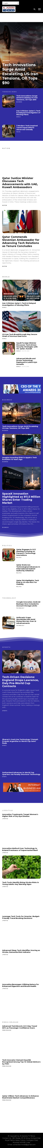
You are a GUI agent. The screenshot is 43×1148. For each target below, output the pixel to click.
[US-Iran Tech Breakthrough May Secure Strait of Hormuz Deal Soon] (21, 321)
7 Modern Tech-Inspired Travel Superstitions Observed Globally (27, 128)
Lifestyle (5, 818)
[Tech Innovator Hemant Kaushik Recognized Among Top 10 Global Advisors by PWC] (21, 1080)
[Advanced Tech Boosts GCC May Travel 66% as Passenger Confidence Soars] (21, 1044)
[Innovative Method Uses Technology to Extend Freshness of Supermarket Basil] (21, 867)
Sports (4, 710)
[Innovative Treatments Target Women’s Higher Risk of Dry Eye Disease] (21, 833)
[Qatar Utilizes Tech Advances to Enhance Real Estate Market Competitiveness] (21, 1114)
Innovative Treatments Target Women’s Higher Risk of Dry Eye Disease (20, 815)
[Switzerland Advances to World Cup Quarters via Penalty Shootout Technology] (21, 759)
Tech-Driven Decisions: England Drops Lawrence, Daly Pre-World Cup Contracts (20, 681)
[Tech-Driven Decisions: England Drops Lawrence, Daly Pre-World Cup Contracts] (21, 661)
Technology (20, 608)
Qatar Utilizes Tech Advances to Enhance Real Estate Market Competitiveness (20, 1097)
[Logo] (8, 9)
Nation (4, 205)
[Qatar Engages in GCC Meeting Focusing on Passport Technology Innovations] (8, 554)
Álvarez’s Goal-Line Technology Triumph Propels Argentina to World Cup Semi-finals (20, 741)
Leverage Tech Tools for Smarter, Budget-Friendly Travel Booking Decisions (21, 917)
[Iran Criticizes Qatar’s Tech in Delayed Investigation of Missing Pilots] (8, 116)
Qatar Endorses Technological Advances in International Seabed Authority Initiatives (28, 568)
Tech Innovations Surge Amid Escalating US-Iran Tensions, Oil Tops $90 (20, 74)
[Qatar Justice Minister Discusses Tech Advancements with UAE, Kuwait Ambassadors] (21, 162)
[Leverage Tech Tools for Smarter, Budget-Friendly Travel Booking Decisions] (21, 935)
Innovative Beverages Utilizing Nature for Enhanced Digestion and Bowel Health (20, 985)
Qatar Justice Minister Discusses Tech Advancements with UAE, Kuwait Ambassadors (20, 183)
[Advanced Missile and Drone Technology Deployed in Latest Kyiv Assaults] (8, 364)
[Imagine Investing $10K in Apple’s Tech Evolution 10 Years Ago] (21, 444)
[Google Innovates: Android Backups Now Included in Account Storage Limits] (8, 607)
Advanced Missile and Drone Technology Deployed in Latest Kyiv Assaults (26, 361)
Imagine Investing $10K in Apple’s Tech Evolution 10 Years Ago (19, 458)
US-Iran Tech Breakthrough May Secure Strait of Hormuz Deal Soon (19, 335)
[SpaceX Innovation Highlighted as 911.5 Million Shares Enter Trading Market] (21, 478)
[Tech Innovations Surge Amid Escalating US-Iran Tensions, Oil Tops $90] (8, 101)
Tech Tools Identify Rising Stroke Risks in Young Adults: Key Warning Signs (20, 883)
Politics (18, 557)
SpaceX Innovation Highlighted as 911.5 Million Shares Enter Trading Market (21, 498)
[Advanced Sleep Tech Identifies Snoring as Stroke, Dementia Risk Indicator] (21, 969)
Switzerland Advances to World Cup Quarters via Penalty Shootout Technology (21, 773)
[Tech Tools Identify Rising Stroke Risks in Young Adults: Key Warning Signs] (21, 901)
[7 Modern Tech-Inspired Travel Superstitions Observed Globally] (8, 131)
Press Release (6, 1030)
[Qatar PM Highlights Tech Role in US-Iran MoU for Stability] (8, 585)
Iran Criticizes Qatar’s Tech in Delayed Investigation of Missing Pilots (28, 113)
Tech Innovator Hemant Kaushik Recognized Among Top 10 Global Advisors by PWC (21, 1062)
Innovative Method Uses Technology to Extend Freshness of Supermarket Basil (20, 849)
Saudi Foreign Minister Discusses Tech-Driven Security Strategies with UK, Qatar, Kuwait (27, 346)
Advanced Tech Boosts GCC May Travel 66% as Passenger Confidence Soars (19, 1027)
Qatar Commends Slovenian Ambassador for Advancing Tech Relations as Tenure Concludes (20, 241)
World (18, 116)
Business (6, 60)
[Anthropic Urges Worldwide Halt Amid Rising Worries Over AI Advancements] (8, 623)
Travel (18, 131)
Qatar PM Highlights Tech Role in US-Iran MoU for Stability (27, 582)
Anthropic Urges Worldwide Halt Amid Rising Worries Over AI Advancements (26, 620)
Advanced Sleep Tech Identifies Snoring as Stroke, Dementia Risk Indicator (21, 951)
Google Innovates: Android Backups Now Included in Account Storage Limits (28, 604)
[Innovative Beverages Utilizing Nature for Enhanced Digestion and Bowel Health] (21, 1003)
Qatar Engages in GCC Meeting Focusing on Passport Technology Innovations (26, 552)
